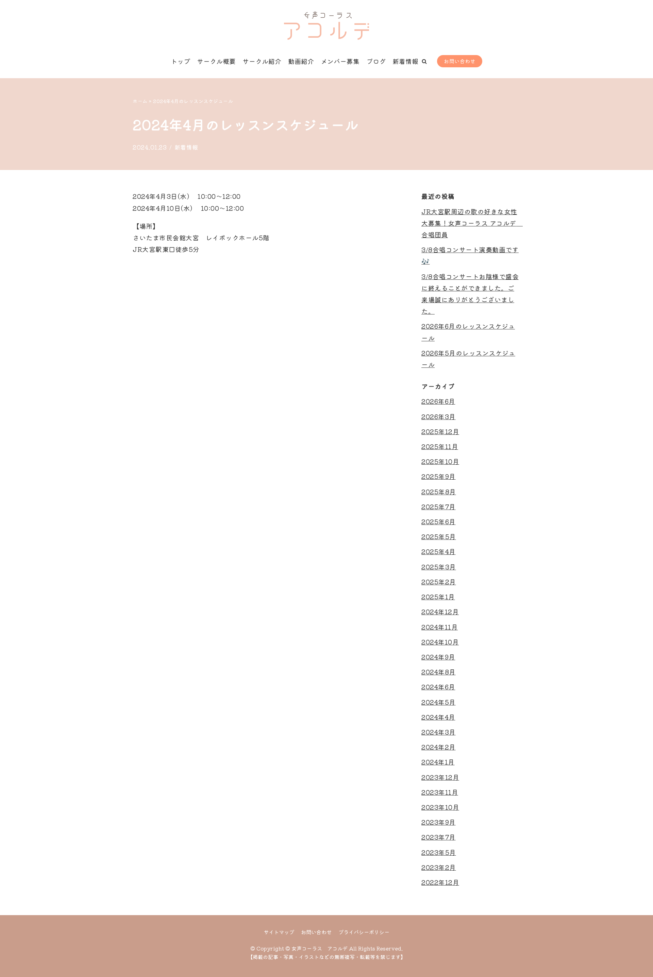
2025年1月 (438, 596)
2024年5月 (438, 701)
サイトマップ (279, 932)
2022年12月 (440, 882)
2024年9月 (438, 656)
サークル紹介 (261, 61)
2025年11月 (439, 446)
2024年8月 (438, 671)
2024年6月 (438, 686)
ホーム (140, 101)
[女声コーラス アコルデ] (326, 25)
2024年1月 (438, 761)
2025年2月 (438, 581)
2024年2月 (438, 746)
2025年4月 (438, 551)
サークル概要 (216, 61)
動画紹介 (301, 61)
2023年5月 (438, 852)
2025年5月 (438, 536)
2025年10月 (440, 461)
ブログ (376, 61)
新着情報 (405, 61)
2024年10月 (440, 641)
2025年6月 (438, 521)
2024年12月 (440, 611)
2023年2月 (438, 867)
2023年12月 (440, 777)
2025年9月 (438, 476)
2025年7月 (438, 506)
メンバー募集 (340, 61)
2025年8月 (438, 491)
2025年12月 (440, 431)
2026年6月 (438, 401)
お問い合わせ (459, 61)
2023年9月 (438, 821)
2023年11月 (439, 791)
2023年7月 (438, 836)
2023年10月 (440, 806)
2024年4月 (438, 716)
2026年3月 (438, 416)
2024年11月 (439, 626)
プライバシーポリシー (363, 932)
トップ (180, 61)
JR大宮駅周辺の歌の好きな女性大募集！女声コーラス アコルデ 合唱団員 (472, 223)
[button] (424, 61)
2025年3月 (438, 566)
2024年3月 (438, 731)
